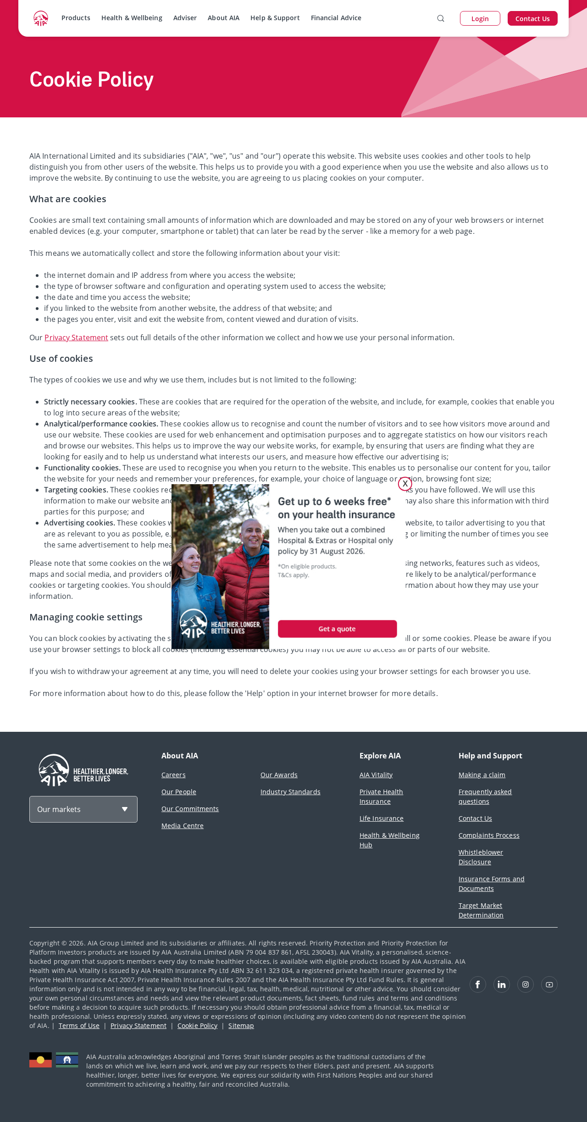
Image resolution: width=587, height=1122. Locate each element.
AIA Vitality (376, 774)
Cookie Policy (197, 1025)
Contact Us (475, 818)
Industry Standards (290, 791)
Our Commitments (190, 808)
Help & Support (274, 17)
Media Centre (182, 825)
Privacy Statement (76, 337)
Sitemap (241, 1025)
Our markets (59, 809)
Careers (173, 774)
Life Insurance (382, 818)
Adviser (185, 17)
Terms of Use (79, 1025)
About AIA (223, 17)
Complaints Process (489, 835)
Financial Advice (336, 17)
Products (75, 17)
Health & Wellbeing (131, 17)
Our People (178, 791)
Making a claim (482, 774)
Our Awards (279, 774)
